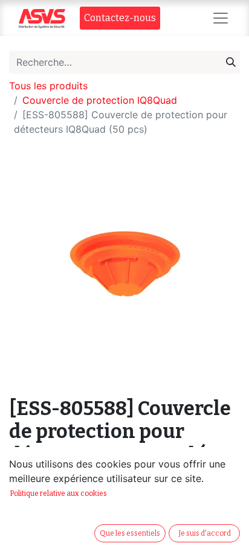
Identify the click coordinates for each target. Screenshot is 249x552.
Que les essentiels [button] (130, 533)
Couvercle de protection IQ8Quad (99, 100)
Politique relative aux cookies (58, 493)
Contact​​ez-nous (120, 18)
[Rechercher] (231, 62)
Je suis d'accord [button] (204, 533)
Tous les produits (48, 86)
